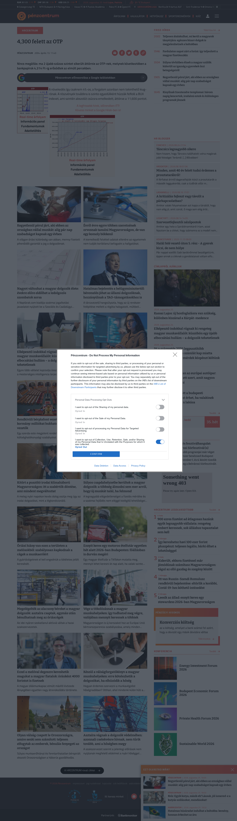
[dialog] (119, 410)
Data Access (119, 465)
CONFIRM (96, 454)
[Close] (176, 356)
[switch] (160, 407)
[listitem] (119, 400)
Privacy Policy (138, 465)
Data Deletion (101, 465)
